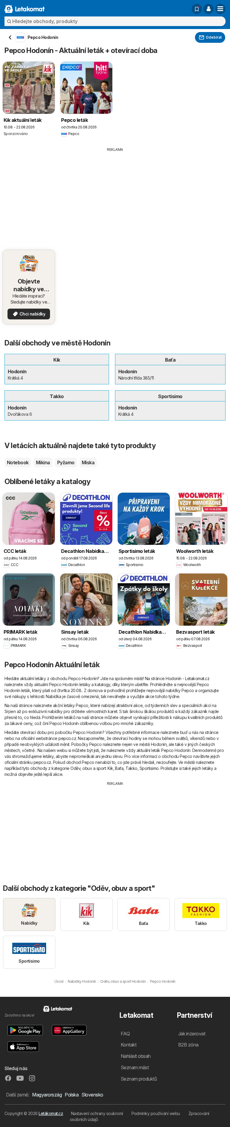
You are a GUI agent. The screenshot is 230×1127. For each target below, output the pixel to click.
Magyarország (47, 1095)
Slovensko (92, 1095)
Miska (88, 462)
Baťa (119, 768)
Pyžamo (66, 462)
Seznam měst (135, 1067)
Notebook (18, 462)
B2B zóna (188, 1045)
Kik (110, 768)
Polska (71, 1095)
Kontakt (128, 1045)
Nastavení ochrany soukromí (97, 1113)
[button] (208, 9)
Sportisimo (149, 768)
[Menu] (220, 9)
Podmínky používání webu (155, 1113)
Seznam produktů (139, 1079)
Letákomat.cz (51, 1113)
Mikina (43, 462)
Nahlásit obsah (136, 1056)
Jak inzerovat (191, 1034)
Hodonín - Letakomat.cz (187, 678)
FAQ (125, 1034)
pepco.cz (67, 738)
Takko (131, 768)
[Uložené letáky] (197, 9)
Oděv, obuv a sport (88, 768)
